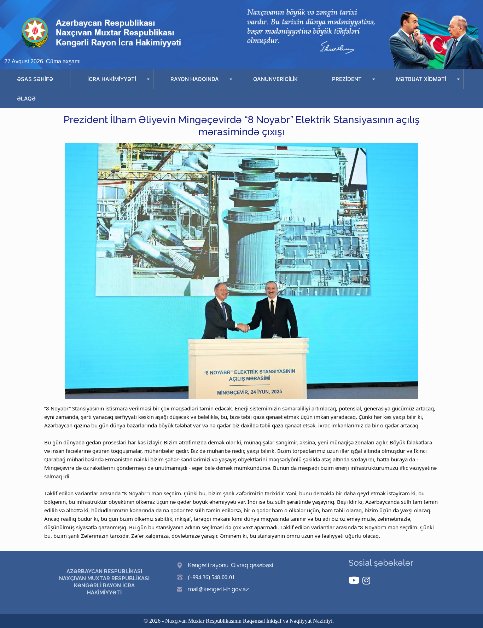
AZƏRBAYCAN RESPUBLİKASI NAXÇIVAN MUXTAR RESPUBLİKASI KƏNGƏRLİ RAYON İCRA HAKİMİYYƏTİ (104, 582)
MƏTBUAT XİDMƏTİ (421, 79)
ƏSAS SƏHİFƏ (35, 79)
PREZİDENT (347, 79)
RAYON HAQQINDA (194, 79)
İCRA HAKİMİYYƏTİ (111, 79)
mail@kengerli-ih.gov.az (218, 589)
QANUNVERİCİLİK (275, 79)
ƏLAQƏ (26, 98)
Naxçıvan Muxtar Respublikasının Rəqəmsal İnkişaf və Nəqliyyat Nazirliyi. (249, 621)
